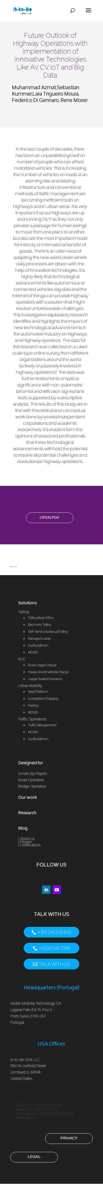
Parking (33, 705)
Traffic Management (42, 725)
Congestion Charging (43, 699)
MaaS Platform (38, 692)
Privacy (68, 1137)
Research (27, 812)
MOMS (33, 712)
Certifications (30, 845)
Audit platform (38, 739)
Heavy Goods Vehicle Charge (48, 672)
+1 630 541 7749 (54, 948)
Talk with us (54, 964)
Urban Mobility (30, 685)
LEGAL (34, 1156)
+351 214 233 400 (55, 932)
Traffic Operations (32, 719)
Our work (27, 797)
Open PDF (49, 517)
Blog (22, 828)
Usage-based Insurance (45, 679)
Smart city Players (32, 773)
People (26, 841)
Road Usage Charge (42, 665)
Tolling (23, 611)
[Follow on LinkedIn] (46, 889)
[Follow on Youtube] (57, 889)
